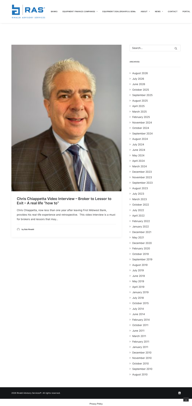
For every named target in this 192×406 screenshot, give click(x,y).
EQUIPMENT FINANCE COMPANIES (79, 11)
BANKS (54, 11)
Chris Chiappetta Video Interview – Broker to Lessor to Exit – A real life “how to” (64, 201)
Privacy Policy (96, 404)
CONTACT (172, 11)
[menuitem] (55, 11)
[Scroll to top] (186, 399)
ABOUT (144, 11)
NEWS (158, 11)
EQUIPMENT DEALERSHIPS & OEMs (119, 11)
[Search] (155, 48)
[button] (66, 118)
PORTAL (186, 11)
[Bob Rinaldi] (28, 11)
